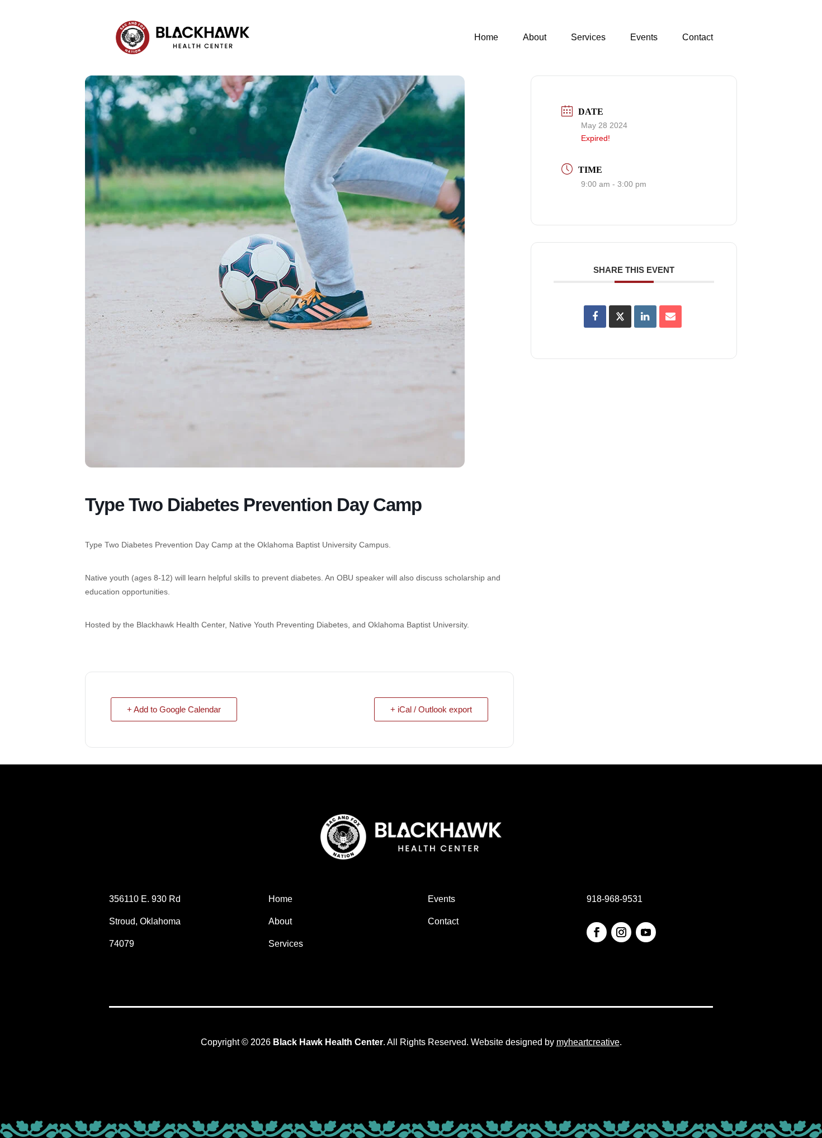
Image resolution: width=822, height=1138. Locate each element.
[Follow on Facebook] (597, 932)
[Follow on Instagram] (621, 932)
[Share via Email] (670, 316)
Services (588, 37)
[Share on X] (620, 316)
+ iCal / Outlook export (431, 709)
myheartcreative (588, 1042)
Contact (697, 37)
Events (644, 37)
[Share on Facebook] (595, 316)
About (534, 37)
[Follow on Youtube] (646, 932)
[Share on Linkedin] (645, 316)
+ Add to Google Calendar (174, 709)
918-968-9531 (615, 899)
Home (486, 37)
